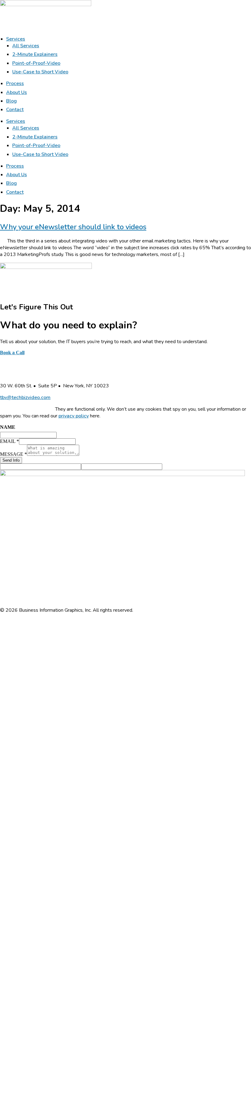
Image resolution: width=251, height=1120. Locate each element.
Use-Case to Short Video (40, 71)
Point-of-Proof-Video (36, 63)
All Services (25, 45)
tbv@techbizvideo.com (25, 397)
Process (15, 83)
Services (15, 39)
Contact (15, 109)
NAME (7, 427)
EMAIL (9, 441)
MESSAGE (13, 454)
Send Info (11, 460)
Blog (11, 101)
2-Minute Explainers (35, 54)
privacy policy (73, 416)
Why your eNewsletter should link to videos (73, 227)
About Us (16, 92)
